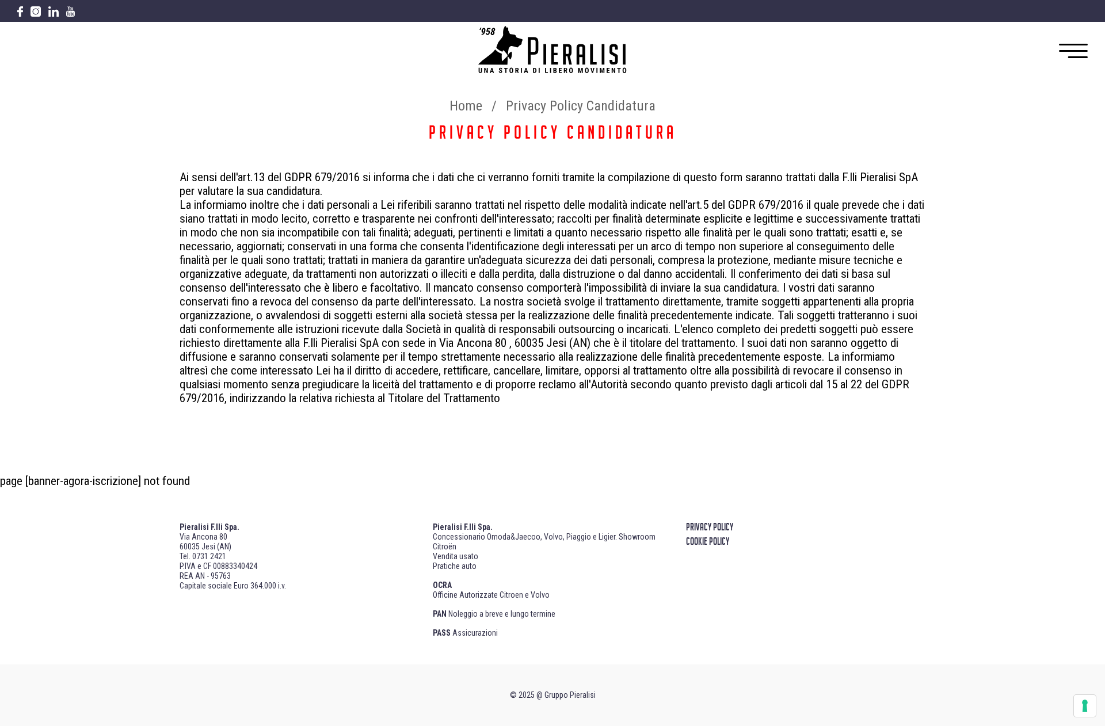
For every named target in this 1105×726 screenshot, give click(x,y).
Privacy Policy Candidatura (581, 106)
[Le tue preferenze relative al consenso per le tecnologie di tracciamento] (1085, 706)
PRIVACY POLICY (709, 527)
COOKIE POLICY (707, 542)
